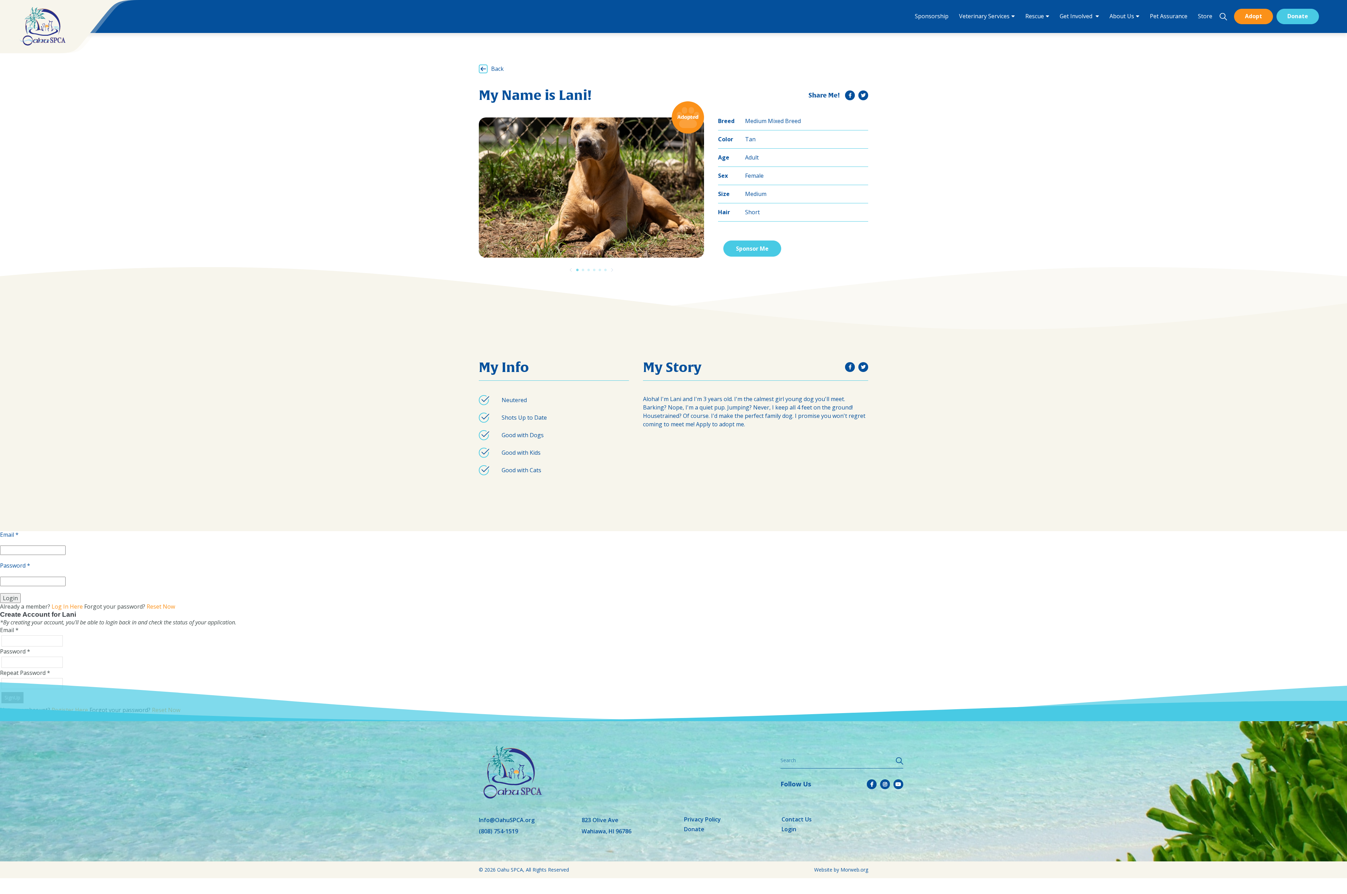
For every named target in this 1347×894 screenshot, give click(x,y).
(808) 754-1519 (498, 831)
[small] (850, 95)
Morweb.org (854, 869)
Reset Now (161, 606)
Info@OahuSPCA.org (507, 820)
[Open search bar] (1223, 17)
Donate (1297, 16)
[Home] (42, 26)
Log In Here (67, 606)
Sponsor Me (752, 248)
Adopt (1253, 16)
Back (497, 69)
